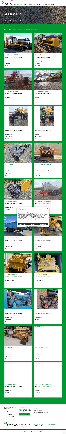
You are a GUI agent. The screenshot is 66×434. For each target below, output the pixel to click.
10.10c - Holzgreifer (9, 164)
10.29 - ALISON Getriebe (40, 237)
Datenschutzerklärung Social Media (41, 412)
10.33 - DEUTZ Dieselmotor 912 (11, 311)
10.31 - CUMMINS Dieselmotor (41, 274)
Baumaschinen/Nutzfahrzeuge (13, 57)
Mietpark (25, 4)
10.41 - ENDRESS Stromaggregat (41, 347)
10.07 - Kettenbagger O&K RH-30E (41, 91)
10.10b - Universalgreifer (40, 128)
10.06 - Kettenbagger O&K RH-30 (12, 91)
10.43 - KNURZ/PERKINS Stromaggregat (43, 384)
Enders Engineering (24, 414)
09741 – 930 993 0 (39, 424)
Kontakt (53, 4)
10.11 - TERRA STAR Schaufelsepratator (43, 164)
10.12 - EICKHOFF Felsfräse (11, 201)
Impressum (36, 408)
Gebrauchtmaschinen (18, 4)
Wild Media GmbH (38, 431)
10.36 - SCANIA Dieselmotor (40, 311)
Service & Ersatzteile (33, 4)
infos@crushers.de (52, 424)
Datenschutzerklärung (38, 410)
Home (12, 4)
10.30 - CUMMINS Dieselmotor (11, 274)
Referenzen (41, 4)
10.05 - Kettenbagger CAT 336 (41, 54)
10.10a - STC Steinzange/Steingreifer (13, 128)
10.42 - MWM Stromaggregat (11, 384)
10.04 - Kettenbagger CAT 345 (11, 54)
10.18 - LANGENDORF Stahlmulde (12, 237)
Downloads (47, 4)
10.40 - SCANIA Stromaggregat (11, 347)
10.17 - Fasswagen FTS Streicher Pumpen (43, 201)
